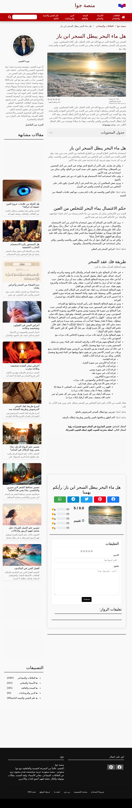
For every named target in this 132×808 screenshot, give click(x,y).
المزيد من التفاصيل (34, 124)
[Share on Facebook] (113, 499)
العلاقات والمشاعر (116, 17)
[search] (9, 17)
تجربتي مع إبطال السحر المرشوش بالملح (95, 412)
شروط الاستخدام (97, 792)
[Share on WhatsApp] (60, 499)
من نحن (67, 792)
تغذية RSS (32, 792)
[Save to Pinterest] (100, 499)
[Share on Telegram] (73, 499)
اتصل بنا (57, 792)
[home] (123, 17)
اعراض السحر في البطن (103, 249)
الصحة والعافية (85, 17)
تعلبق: (116, 566)
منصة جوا (121, 26)
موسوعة (106, 124)
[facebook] (119, 767)
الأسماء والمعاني (99, 17)
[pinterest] (111, 767)
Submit (86, 599)
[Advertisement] (86, 452)
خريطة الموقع (45, 792)
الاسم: (116, 555)
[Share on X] (87, 499)
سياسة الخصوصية (80, 792)
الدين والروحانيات (69, 17)
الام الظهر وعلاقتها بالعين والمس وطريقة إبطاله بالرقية (88, 417)
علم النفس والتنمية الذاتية (51, 17)
